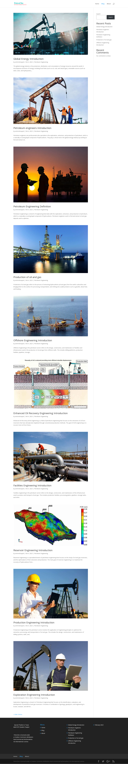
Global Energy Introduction (28, 58)
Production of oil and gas (27, 277)
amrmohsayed (19, 62)
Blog (102, 4)
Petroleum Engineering (41, 62)
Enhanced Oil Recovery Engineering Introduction (40, 413)
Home (97, 4)
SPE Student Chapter (23, 727)
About (109, 4)
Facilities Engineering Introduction (32, 485)
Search (98, 14)
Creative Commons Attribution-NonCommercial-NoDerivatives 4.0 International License (23, 739)
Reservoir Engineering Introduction (32, 550)
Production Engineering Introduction (33, 622)
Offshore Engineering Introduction (32, 340)
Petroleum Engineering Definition (32, 206)
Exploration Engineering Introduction (34, 694)
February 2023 (99, 725)
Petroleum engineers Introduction (32, 128)
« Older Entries (17, 714)
